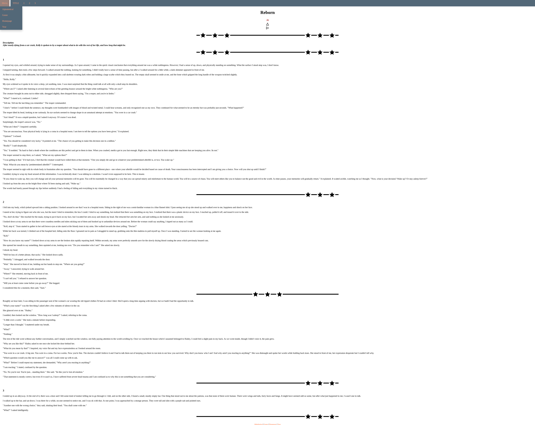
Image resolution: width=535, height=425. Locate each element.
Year (4, 27)
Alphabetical (7, 9)
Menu (5, 3)
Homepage (7, 21)
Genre (5, 15)
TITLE (16, 3)
